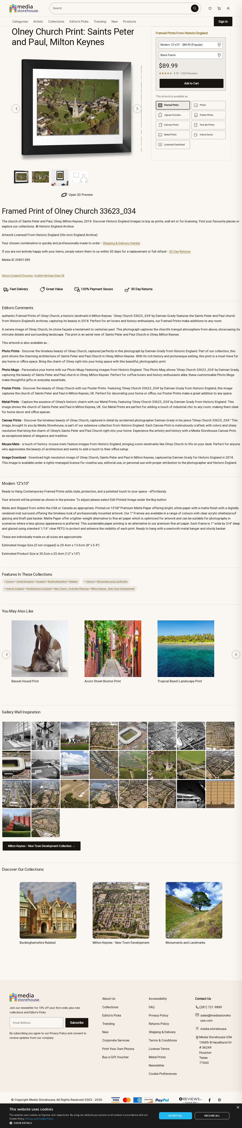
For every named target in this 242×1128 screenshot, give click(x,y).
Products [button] (129, 21)
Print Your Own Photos (118, 1049)
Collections (56, 21)
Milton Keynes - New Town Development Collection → (41, 846)
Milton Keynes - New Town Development (113, 588)
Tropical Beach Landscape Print (179, 681)
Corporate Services (116, 1040)
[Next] (137, 109)
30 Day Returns (180, 251)
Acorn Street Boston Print (103, 681)
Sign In (223, 21)
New (115, 21)
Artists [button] (38, 21)
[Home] (27, 8)
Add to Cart (191, 83)
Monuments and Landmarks (112, 581)
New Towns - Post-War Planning (71, 588)
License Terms (159, 1049)
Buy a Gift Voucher (115, 1057)
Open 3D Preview (80, 195)
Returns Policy (159, 1024)
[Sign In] (228, 8)
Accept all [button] (175, 1115)
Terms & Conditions (163, 1040)
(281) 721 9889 (210, 1007)
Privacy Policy (158, 1015)
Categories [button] (20, 21)
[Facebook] (210, 1102)
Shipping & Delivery (162, 1032)
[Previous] (16, 109)
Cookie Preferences (163, 1074)
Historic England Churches (17, 275)
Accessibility (158, 998)
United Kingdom (25, 581)
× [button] (237, 1107)
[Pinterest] (219, 1102)
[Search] (195, 8)
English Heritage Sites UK (49, 275)
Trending (100, 21)
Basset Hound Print (25, 681)
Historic (90, 581)
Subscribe (77, 1022)
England (40, 581)
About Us (108, 998)
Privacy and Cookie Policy (39, 1118)
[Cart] (219, 8)
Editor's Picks (79, 21)
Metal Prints (157, 1057)
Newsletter (156, 1065)
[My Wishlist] (210, 8)
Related (73, 581)
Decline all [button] (212, 1115)
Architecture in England (39, 588)
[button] (81, 1123)
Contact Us (203, 998)
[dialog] (121, 1115)
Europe (10, 581)
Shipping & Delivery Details (121, 243)
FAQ (152, 1007)
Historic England (15, 588)
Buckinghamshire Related (38, 942)
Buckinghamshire (57, 581)
